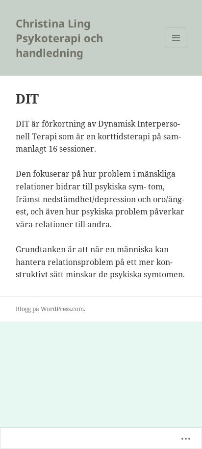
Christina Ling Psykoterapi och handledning (59, 38)
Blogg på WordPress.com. (50, 309)
